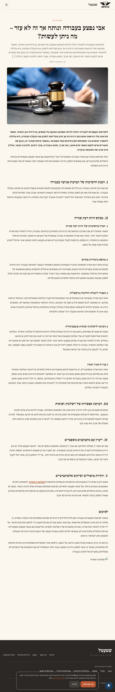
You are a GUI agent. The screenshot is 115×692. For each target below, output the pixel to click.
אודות (51, 655)
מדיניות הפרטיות (59, 678)
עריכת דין (57, 20)
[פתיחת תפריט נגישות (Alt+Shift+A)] (109, 686)
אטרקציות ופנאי (46, 671)
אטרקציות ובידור (63, 671)
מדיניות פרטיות (24, 655)
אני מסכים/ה (88, 684)
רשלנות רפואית (37, 482)
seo (110, 671)
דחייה (74, 684)
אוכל (102, 671)
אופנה (94, 671)
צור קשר (43, 655)
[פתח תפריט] (6, 5)
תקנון (35, 655)
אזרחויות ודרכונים (81, 671)
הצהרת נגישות (9, 655)
